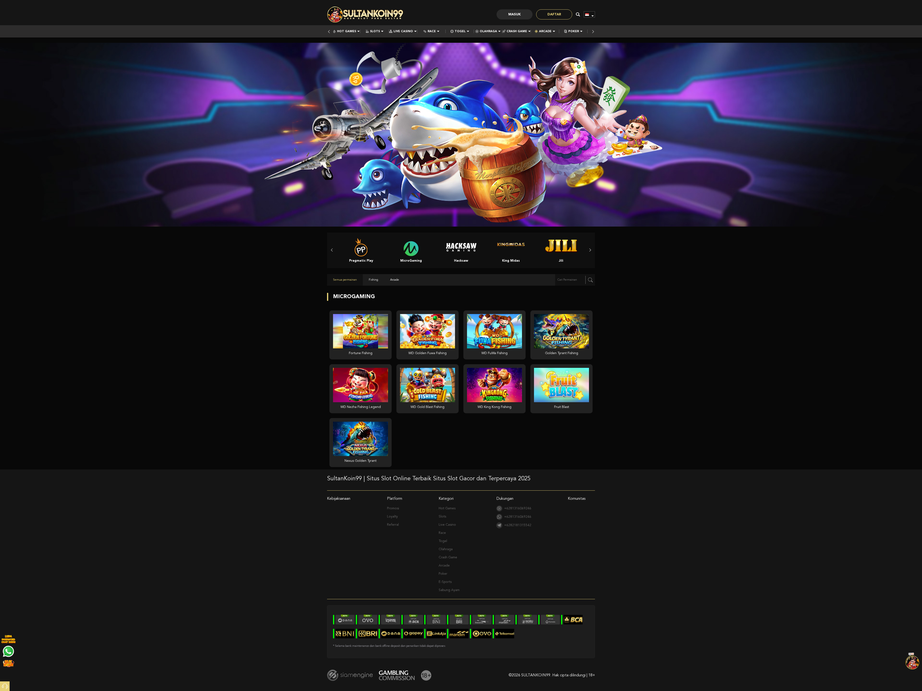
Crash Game (517, 31)
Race (432, 31)
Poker (573, 31)
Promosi (393, 508)
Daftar (554, 14)
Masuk (514, 14)
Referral (393, 524)
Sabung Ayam (449, 590)
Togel (460, 31)
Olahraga (488, 31)
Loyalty (392, 516)
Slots (375, 31)
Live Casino (403, 31)
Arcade (545, 31)
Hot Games (346, 31)
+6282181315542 (517, 525)
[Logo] (365, 14)
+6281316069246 (517, 508)
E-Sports (445, 582)
